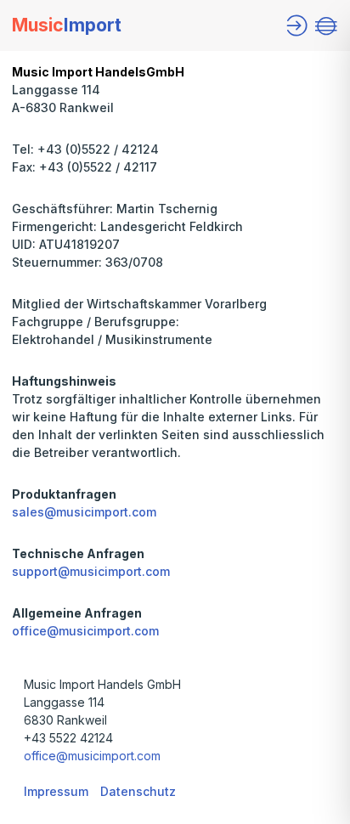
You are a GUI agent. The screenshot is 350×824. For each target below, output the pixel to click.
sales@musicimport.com (84, 512)
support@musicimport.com (91, 571)
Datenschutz (138, 791)
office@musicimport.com (85, 631)
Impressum (56, 791)
